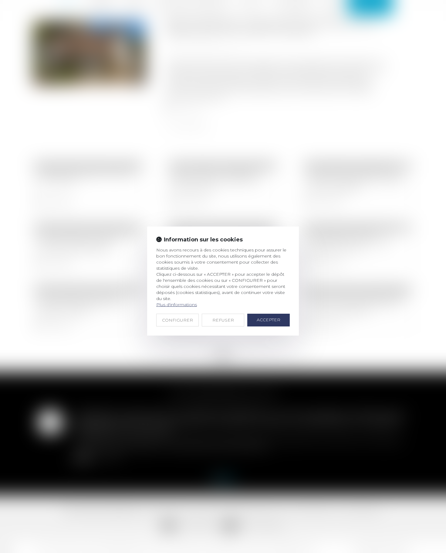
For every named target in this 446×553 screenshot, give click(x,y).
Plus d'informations (176, 304)
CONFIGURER (177, 320)
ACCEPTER (268, 320)
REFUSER (223, 320)
